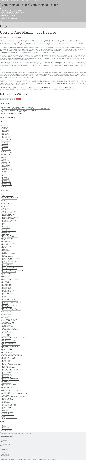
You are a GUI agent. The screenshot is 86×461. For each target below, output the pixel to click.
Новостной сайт (7, 387)
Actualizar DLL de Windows (10, 197)
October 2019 (6, 168)
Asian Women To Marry (9, 205)
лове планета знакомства (56, 83)
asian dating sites (7, 203)
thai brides (5, 317)
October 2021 (6, 137)
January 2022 (6, 133)
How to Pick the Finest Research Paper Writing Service (17, 107)
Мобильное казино (8, 386)
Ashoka (4, 202)
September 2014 (7, 185)
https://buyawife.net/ (8, 264)
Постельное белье (7, 398)
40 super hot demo (7, 196)
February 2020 (6, 162)
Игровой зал (6, 361)
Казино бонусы (6, 377)
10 (3, 194)
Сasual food (5, 401)
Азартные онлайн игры (9, 343)
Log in (4, 426)
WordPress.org (6, 430)
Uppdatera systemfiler (8, 326)
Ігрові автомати (7, 371)
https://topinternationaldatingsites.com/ (13, 270)
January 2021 (6, 151)
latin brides (5, 278)
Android (4, 200)
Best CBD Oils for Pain (8, 214)
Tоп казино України (8, 322)
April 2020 (5, 159)
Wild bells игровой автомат (10, 329)
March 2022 (5, 130)
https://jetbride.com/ (8, 267)
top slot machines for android (10, 319)
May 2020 (5, 157)
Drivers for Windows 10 (9, 243)
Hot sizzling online (7, 256)
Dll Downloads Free (7, 238)
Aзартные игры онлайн (9, 211)
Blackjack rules (6, 221)
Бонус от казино (7, 349)
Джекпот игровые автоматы (10, 354)
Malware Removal (7, 288)
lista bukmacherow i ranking (10, 279)
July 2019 (5, 172)
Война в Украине (7, 352)
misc (3, 294)
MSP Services (11, 14)
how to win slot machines (9, 261)
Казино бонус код (7, 375)
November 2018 (6, 182)
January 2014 (6, 186)
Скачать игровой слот (9, 405)
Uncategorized (16, 37)
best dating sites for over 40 (10, 217)
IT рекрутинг (6, 275)
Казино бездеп (6, 374)
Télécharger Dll (6, 314)
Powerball (5, 304)
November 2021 (6, 136)
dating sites (5, 234)
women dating (6, 336)
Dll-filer (4, 240)
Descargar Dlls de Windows (10, 237)
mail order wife (6, 284)
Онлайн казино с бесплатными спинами (14, 393)
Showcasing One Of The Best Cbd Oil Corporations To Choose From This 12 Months (26, 109)
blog (3, 223)
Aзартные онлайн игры (9, 212)
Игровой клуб (6, 363)
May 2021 (5, 145)
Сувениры (5, 410)
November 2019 (6, 166)
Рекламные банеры (8, 399)
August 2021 (6, 141)
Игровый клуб (6, 366)
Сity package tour (7, 402)
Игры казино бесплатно (9, 367)
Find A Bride (5, 249)
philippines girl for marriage (10, 301)
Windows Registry (7, 334)
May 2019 (5, 176)
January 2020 (6, 163)
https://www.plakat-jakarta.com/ (9, 52)
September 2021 (7, 139)
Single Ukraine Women (8, 313)
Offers (9, 18)
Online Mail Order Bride (8, 299)
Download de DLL (7, 241)
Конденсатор (6, 381)
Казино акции (6, 372)
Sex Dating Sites (7, 311)
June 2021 (5, 144)
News (4, 296)
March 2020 (5, 160)
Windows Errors (6, 332)
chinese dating (6, 228)
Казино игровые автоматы (10, 378)
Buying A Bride (6, 225)
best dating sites (7, 215)
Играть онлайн (6, 360)
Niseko (9, 15)
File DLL (4, 247)
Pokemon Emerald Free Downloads (12, 302)
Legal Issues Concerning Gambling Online (14, 112)
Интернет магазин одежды (10, 369)
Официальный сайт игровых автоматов (14, 396)
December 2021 (6, 134)
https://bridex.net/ (7, 263)
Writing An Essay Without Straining (12, 113)
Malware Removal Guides (9, 290)
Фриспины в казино (8, 415)
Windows (5, 331)
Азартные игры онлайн (9, 342)
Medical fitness (6, 291)
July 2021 (5, 142)
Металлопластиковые (9, 384)
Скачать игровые (7, 407)
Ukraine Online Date (8, 323)
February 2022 (6, 131)
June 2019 (5, 174)
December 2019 (6, 165)
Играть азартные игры (9, 357)
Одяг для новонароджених (10, 390)
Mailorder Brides (7, 287)
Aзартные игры (6, 209)
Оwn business (6, 389)
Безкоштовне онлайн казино (11, 345)
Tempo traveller (6, 316)
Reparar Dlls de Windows (9, 308)
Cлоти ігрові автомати (9, 231)
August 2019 (6, 171)
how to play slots (7, 260)
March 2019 (5, 179)
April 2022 (5, 128)
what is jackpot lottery (8, 328)
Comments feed (7, 429)
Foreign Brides (6, 250)
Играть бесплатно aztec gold (10, 358)
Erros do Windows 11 (8, 246)
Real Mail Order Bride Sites (9, 305)
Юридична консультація (9, 418)
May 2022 (5, 127)
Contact (9, 17)
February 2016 (6, 183)
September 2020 (7, 153)
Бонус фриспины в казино (10, 351)
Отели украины (7, 395)
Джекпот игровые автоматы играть (13, 355)
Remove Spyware (7, 307)
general (4, 255)
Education (5, 244)
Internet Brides (6, 273)
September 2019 (7, 169)
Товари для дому (7, 412)
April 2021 (5, 147)
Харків (4, 416)
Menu (1, 21)
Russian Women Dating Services (11, 310)
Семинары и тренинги (9, 404)
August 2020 (6, 154)
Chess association (7, 226)
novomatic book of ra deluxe (10, 298)
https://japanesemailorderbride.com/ (12, 266)
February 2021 (6, 150)
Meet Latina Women (8, 293)
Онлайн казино (7, 392)
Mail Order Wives (7, 285)
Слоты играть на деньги (9, 409)
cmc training (6, 229)
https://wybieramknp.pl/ (9, 272)
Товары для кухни (7, 413)
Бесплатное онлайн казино (10, 346)
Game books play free (8, 253)
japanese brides (6, 276)
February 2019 (6, 180)
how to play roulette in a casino (11, 258)
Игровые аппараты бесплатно (11, 364)
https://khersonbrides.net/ (9, 269)
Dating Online (6, 232)
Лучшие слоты (6, 383)
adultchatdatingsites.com (9, 199)
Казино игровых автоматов (10, 380)
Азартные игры (6, 339)
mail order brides (7, 282)
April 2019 (5, 177)
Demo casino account (8, 235)
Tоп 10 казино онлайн (9, 320)
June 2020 (5, 156)
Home (11, 11)
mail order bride (6, 281)
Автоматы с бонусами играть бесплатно (14, 337)
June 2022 (5, 125)
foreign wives (6, 252)
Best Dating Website (8, 218)
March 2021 (5, 148)
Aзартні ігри (5, 208)
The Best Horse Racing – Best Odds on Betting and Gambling (19, 110)
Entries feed (5, 427)
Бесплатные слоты (8, 348)
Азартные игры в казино (9, 340)
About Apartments (13, 12)
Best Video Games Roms (9, 220)
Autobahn (5, 206)
